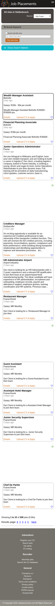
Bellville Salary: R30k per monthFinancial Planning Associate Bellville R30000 (25, 132)
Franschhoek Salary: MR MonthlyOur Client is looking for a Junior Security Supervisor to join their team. (23, 428)
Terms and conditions (28, 582)
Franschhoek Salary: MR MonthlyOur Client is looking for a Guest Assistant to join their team (26, 375)
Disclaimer (27, 579)
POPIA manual (27, 590)
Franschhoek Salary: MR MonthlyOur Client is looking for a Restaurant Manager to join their (26, 307)
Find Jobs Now (12, 40)
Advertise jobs (28, 559)
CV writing (27, 549)
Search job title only (14, 33)
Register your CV (27, 540)
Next (33, 522)
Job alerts (27, 546)
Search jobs (28, 543)
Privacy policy (27, 584)
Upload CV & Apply (26, 117)
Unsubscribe (27, 593)
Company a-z (27, 573)
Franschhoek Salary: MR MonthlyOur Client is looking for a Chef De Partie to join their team (28, 496)
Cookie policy (27, 587)
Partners (27, 576)
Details (7, 117)
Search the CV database (27, 562)
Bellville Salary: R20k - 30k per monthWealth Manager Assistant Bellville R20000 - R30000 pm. (25, 106)
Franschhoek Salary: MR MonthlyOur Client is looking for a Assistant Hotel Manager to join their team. (27, 401)
